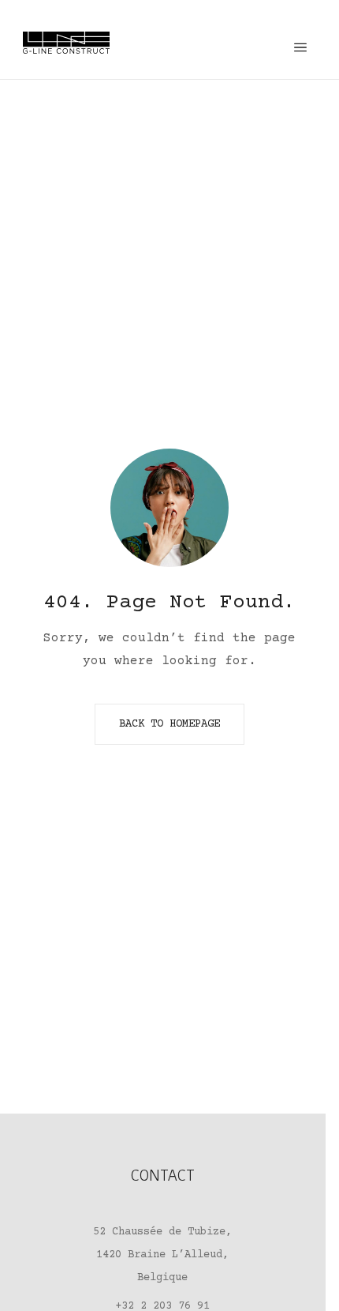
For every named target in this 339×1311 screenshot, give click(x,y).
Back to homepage (169, 724)
